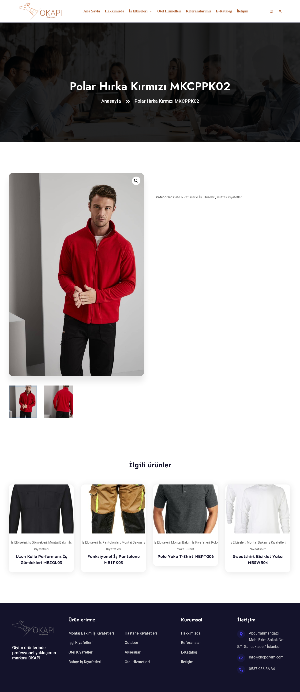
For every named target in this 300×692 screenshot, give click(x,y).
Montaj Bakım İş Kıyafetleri (190, 542)
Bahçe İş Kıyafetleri (84, 662)
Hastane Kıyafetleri (141, 633)
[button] (136, 181)
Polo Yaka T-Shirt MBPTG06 (186, 556)
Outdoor (131, 642)
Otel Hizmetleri (169, 11)
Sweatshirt (258, 549)
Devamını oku (64, 484)
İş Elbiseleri (138, 11)
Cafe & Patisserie (185, 197)
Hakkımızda (114, 11)
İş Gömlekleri (37, 542)
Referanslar (191, 642)
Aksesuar (133, 652)
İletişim (242, 11)
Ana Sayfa (91, 11)
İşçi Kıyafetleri (80, 642)
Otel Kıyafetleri (81, 652)
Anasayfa (112, 101)
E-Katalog (224, 11)
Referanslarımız (198, 11)
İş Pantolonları (109, 542)
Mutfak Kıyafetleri (229, 197)
